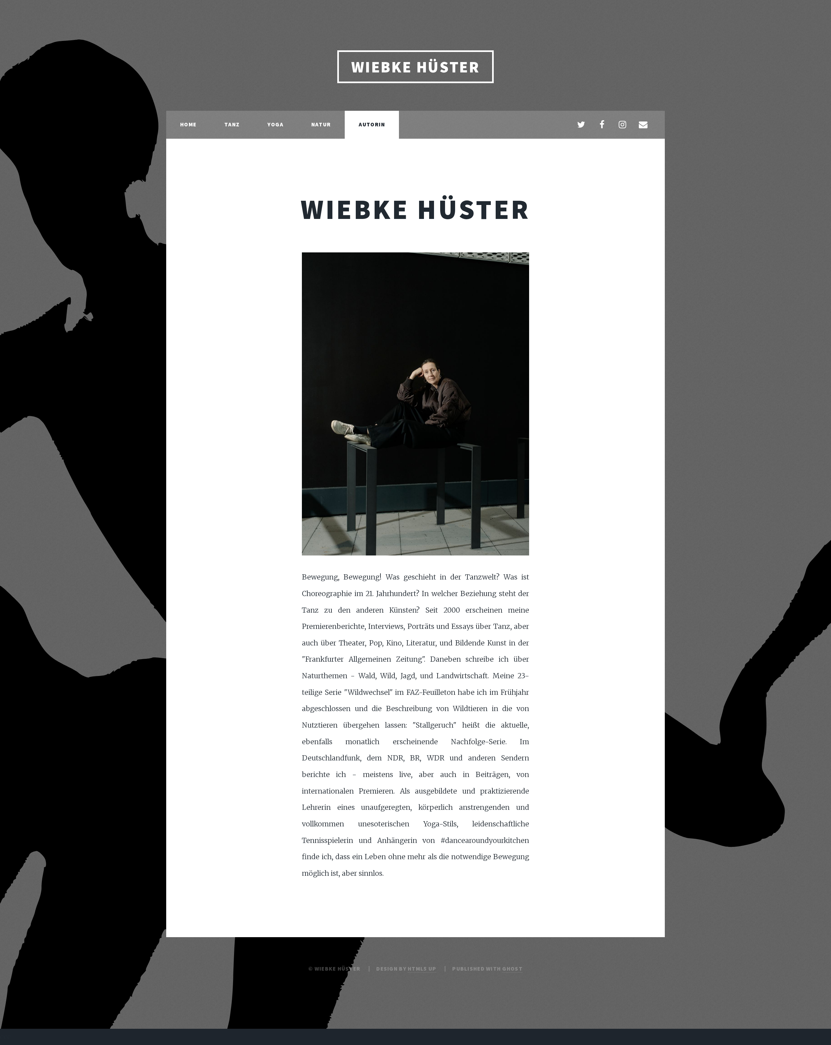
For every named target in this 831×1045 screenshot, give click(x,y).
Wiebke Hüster (415, 67)
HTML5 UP (422, 968)
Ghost (512, 968)
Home (188, 124)
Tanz (232, 124)
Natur (321, 124)
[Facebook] (602, 125)
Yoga (275, 124)
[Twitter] (581, 125)
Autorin (372, 124)
